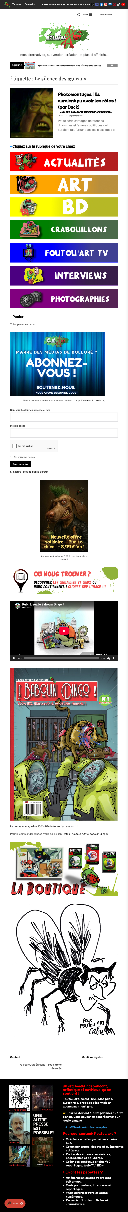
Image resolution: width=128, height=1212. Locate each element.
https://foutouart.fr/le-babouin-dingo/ (86, 833)
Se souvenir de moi (24, 457)
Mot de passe (17, 425)
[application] (64, 631)
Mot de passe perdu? (35, 471)
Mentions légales (92, 1057)
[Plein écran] (113, 658)
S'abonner (17, 4)
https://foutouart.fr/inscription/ (90, 400)
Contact (15, 1057)
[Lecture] (14, 658)
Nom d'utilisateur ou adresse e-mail (30, 409)
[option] (66, 65)
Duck (60, 116)
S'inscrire (15, 471)
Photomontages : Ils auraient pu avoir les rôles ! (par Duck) (87, 100)
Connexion (30, 4)
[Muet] (108, 658)
